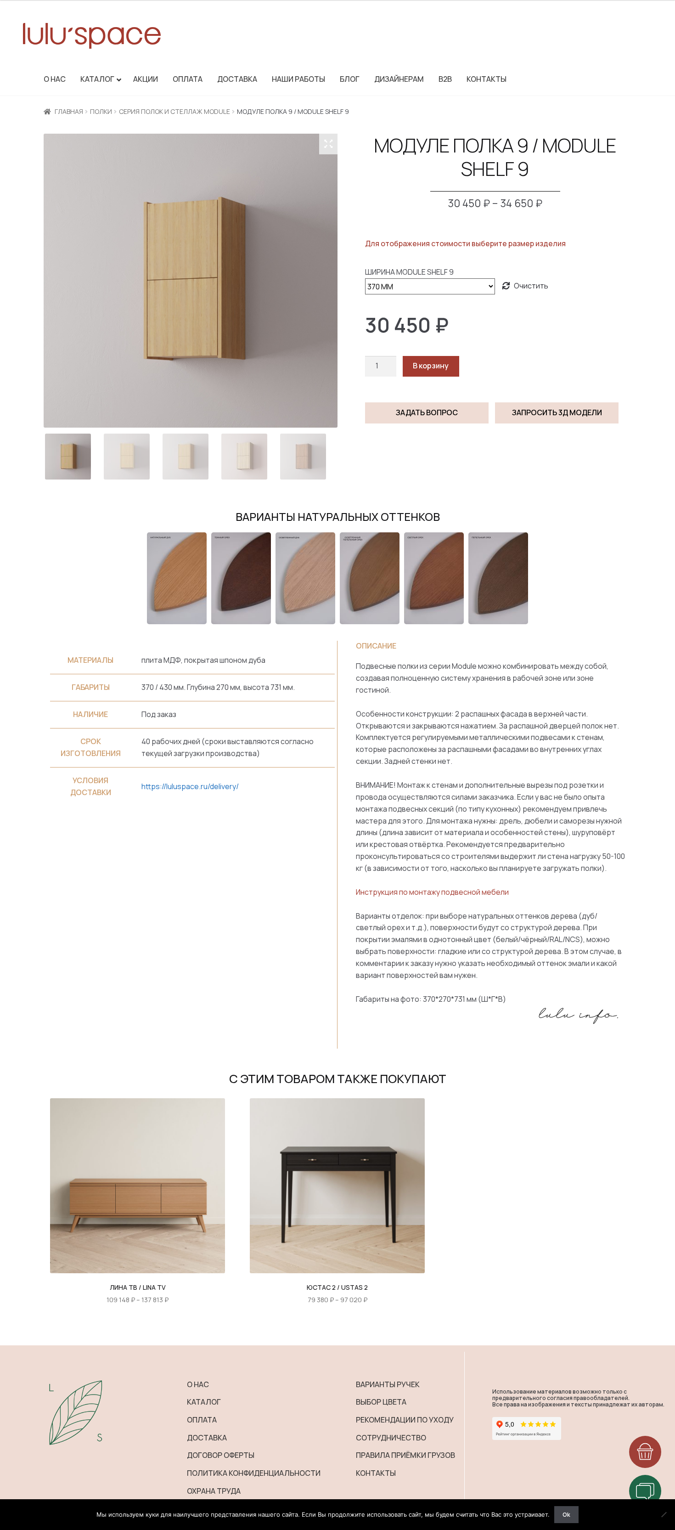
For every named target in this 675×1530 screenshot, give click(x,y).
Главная (69, 111)
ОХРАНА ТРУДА (214, 1491)
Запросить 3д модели (557, 412)
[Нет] (663, 1514)
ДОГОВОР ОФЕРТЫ (220, 1455)
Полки (101, 111)
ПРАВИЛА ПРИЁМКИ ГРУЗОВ (405, 1455)
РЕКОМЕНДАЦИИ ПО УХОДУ (405, 1420)
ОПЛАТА (202, 1420)
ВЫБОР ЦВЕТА (381, 1402)
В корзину (431, 366)
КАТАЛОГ (204, 1402)
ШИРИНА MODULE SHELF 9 (409, 272)
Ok (566, 1514)
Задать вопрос (427, 412)
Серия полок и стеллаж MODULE (174, 111)
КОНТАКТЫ (376, 1473)
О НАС (198, 1384)
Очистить (531, 286)
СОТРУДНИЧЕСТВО (391, 1438)
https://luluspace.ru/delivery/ (190, 786)
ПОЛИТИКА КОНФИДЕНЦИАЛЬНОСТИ (254, 1473)
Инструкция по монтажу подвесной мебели (432, 892)
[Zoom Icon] (328, 144)
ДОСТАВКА (207, 1438)
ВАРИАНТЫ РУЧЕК (388, 1384)
